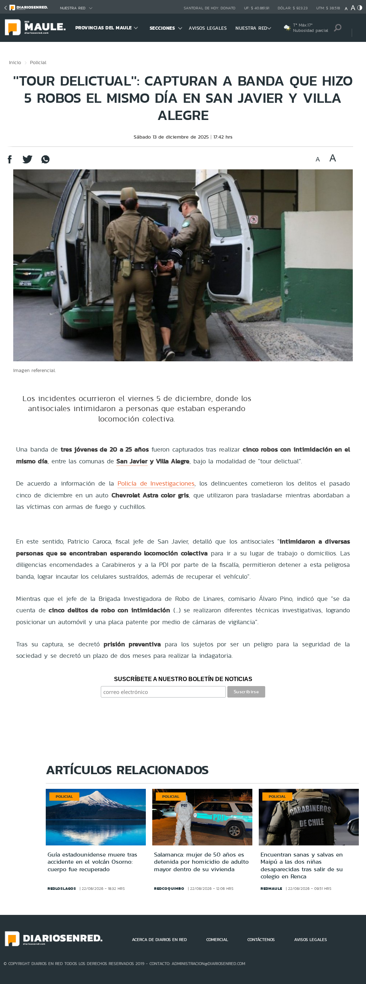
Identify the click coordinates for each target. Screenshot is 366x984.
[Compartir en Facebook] (9, 162)
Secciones (162, 28)
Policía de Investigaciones (156, 483)
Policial (38, 62)
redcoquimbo (169, 888)
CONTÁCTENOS (261, 939)
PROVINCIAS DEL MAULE (103, 27)
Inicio (15, 62)
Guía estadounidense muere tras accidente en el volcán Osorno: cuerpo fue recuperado (92, 861)
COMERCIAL (217, 939)
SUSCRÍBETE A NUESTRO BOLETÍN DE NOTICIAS (183, 679)
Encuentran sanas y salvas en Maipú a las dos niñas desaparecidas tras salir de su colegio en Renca (302, 865)
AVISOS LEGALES (208, 28)
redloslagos (62, 888)
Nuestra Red (72, 8)
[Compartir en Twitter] (27, 162)
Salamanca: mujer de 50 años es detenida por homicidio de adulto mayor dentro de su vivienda (201, 861)
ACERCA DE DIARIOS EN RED (159, 939)
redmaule (271, 888)
